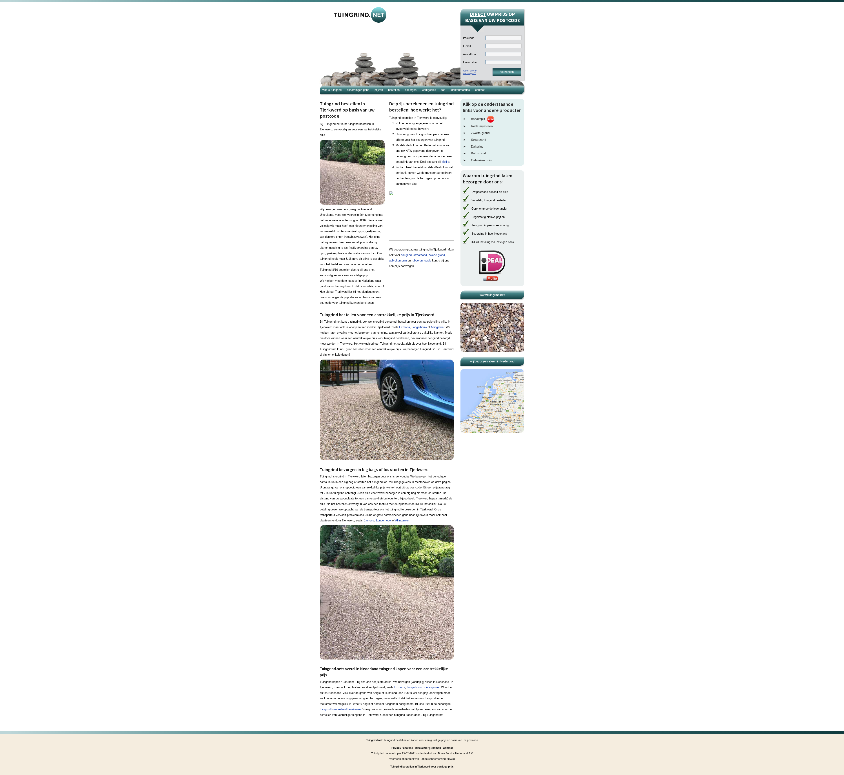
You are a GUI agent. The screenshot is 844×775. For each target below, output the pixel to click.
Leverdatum (470, 62)
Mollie (445, 161)
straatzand (420, 255)
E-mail (467, 46)
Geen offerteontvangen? (470, 72)
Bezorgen (411, 89)
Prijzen (379, 89)
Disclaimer (422, 747)
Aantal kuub (470, 54)
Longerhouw (419, 327)
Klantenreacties (460, 89)
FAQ (443, 89)
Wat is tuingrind (332, 89)
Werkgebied (429, 89)
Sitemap (436, 747)
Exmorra (404, 327)
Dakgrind (477, 146)
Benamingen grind (358, 89)
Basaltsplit (478, 119)
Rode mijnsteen (482, 126)
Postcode (468, 38)
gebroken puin (398, 260)
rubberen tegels (421, 260)
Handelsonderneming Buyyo (437, 758)
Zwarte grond (480, 133)
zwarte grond (437, 255)
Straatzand (478, 139)
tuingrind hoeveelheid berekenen (340, 709)
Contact (480, 89)
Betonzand (478, 153)
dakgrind (406, 255)
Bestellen (394, 89)
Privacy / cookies (402, 747)
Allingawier (437, 327)
